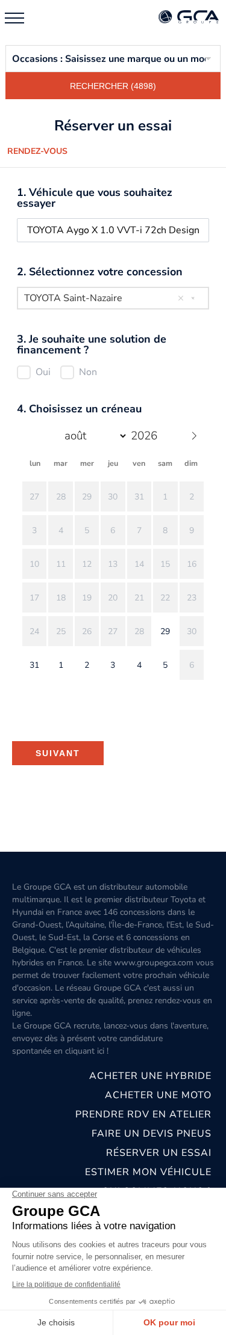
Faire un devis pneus (152, 1133)
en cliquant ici (79, 1051)
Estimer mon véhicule (148, 1172)
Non (88, 372)
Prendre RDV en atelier (143, 1114)
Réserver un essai (159, 1152)
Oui (43, 372)
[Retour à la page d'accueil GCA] (188, 18)
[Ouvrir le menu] (14, 18)
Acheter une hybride (150, 1076)
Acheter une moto (158, 1095)
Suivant (58, 753)
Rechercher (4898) (113, 86)
